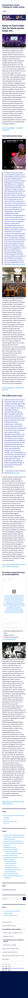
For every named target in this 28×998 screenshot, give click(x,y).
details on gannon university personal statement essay (6, 964)
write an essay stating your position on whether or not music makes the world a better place (14, 837)
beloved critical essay (11, 851)
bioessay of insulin (8, 936)
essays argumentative (8, 387)
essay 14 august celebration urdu (12, 932)
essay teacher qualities (9, 945)
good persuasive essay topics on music (13, 955)
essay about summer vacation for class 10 (13, 940)
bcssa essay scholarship (11, 849)
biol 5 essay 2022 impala (11, 873)
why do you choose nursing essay (13, 841)
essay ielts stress (10, 865)
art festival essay (6, 922)
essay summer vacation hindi (10, 948)
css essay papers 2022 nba (9, 952)
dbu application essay (11, 867)
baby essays (5, 959)
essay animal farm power (9, 925)
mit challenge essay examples (11, 929)
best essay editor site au (10, 915)
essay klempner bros (10, 639)
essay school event (9, 964)
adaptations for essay (10, 847)
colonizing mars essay (3, 964)
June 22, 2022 (15, 473)
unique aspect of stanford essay (11, 801)
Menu (4, 11)
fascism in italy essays (10, 821)
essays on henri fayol (12, 566)
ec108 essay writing (10, 863)
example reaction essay (10, 855)
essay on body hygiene (8, 128)
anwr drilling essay (10, 861)
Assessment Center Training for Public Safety (13, 6)
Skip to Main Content (18, 264)
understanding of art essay (14, 853)
